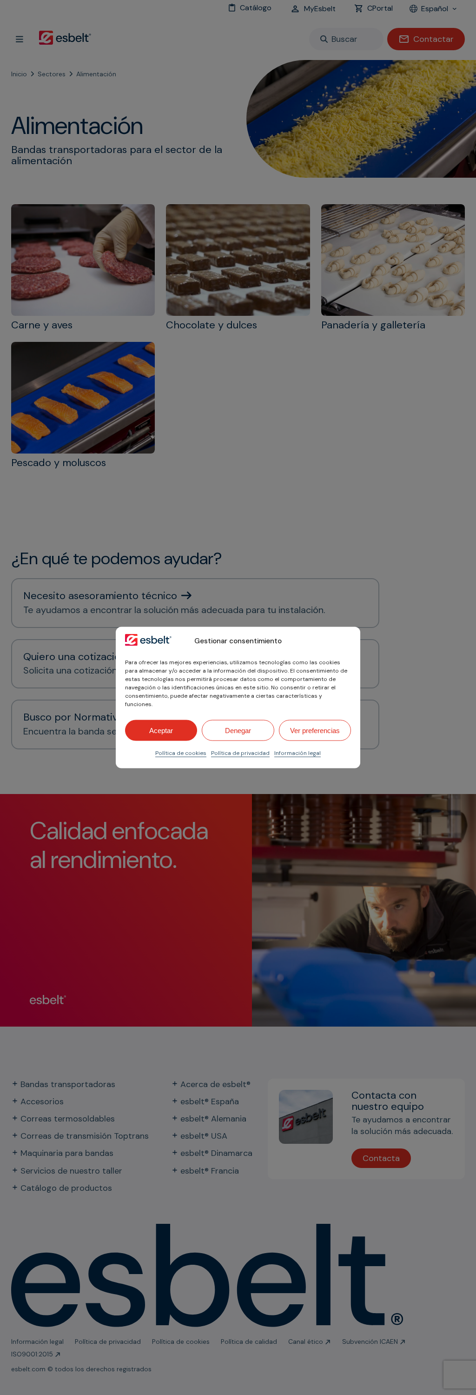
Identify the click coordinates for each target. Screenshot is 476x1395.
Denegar (238, 730)
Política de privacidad (240, 753)
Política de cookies (180, 753)
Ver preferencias (315, 730)
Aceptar (161, 730)
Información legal (297, 753)
